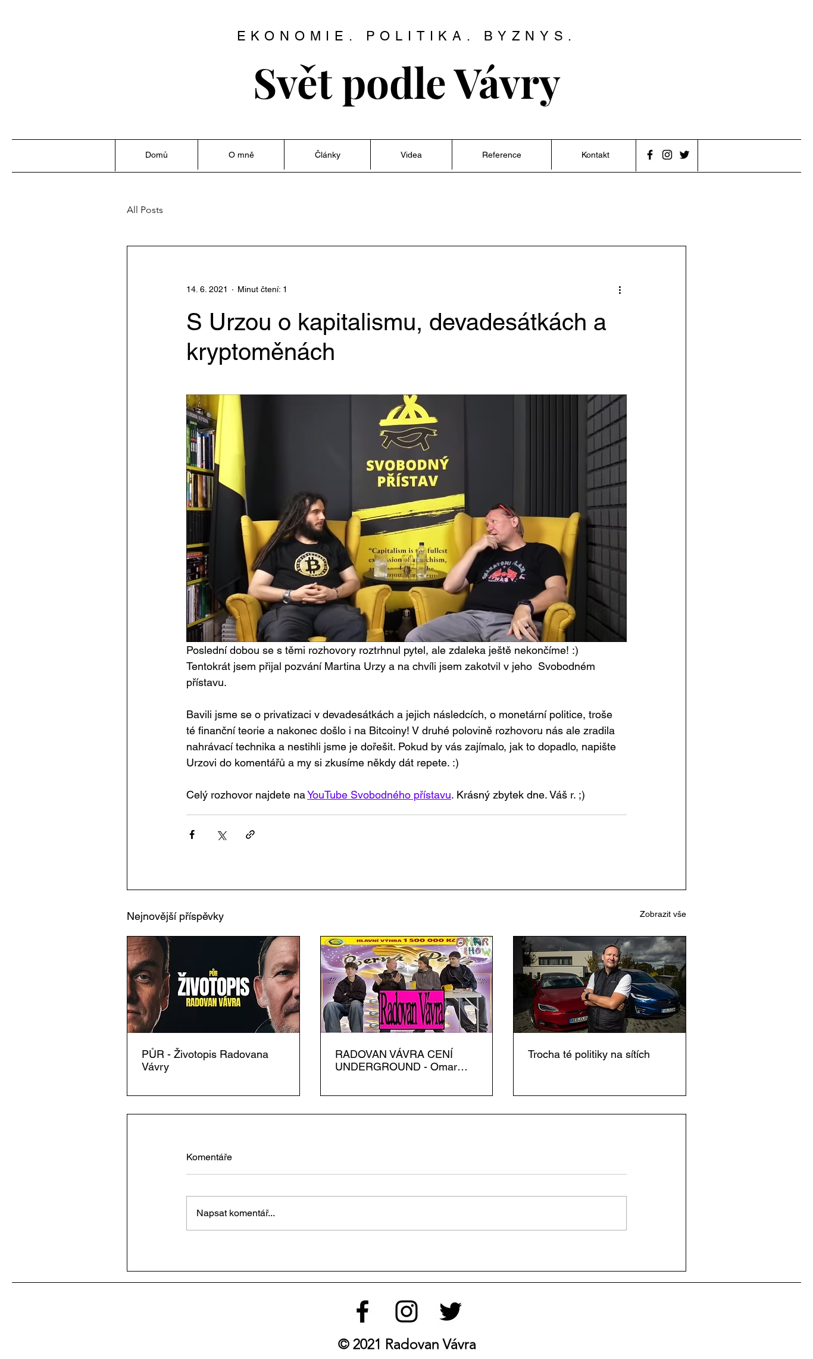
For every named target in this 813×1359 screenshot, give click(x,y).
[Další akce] (619, 289)
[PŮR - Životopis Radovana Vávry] (213, 985)
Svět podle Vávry (407, 81)
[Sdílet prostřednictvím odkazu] (250, 834)
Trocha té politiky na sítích (589, 1054)
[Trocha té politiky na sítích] (600, 985)
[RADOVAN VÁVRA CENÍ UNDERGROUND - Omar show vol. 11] (407, 985)
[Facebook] (649, 154)
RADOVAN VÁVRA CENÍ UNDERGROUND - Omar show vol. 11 (396, 1060)
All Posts (145, 209)
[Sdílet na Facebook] (192, 834)
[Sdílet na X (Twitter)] (221, 834)
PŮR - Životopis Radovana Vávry (205, 1060)
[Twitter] (684, 154)
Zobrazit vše (663, 914)
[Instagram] (667, 154)
